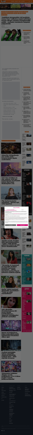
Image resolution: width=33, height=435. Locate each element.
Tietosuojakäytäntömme (25, 227)
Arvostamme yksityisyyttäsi (10, 209)
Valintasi (22, 209)
